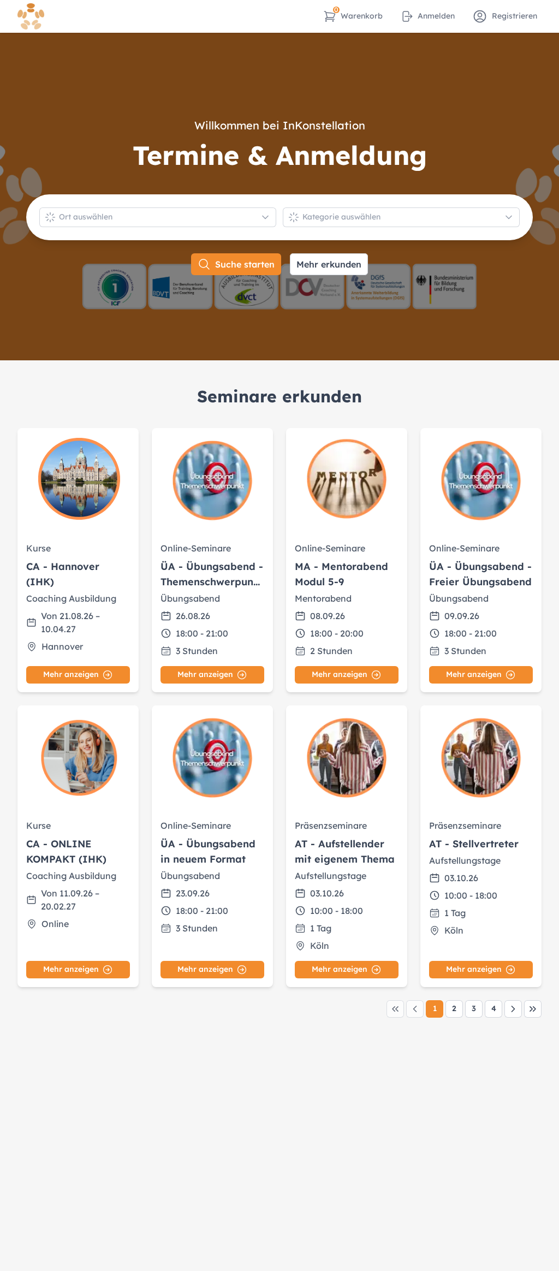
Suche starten (245, 264)
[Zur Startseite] (30, 16)
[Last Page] (533, 1009)
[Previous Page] (415, 1009)
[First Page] (395, 1009)
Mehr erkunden (328, 264)
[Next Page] (513, 1009)
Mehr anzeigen (71, 674)
